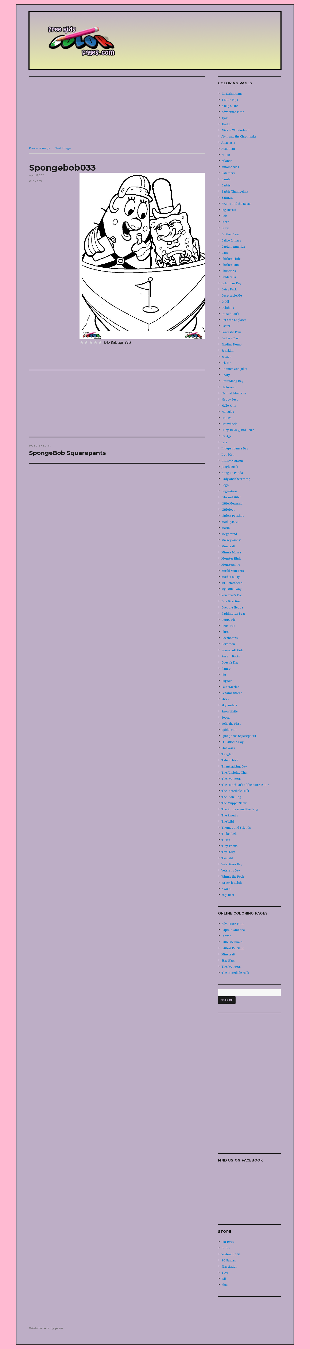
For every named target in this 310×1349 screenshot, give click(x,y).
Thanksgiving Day (234, 766)
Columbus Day (231, 283)
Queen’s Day (230, 662)
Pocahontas (229, 638)
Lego (225, 485)
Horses (226, 418)
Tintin (225, 840)
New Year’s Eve (231, 595)
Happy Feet (229, 399)
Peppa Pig (228, 620)
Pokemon (228, 644)
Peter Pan (228, 626)
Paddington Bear (233, 613)
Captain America (233, 246)
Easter (225, 326)
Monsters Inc (230, 565)
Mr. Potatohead (232, 583)
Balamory (228, 173)
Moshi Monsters (232, 571)
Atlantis (226, 161)
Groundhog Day (232, 381)
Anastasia (228, 142)
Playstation (229, 1266)
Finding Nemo (231, 344)
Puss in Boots (230, 656)
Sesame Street (231, 693)
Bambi (225, 179)
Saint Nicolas (230, 687)
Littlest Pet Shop (232, 516)
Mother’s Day (230, 577)
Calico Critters (231, 240)
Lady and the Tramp (235, 479)
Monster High (231, 558)
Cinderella (228, 277)
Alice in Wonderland (235, 130)
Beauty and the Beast (236, 204)
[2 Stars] (86, 342)
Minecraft (228, 546)
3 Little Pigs (229, 100)
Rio (223, 675)
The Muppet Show (234, 803)
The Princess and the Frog (239, 809)
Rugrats (226, 681)
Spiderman (229, 730)
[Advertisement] (118, 110)
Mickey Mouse (231, 540)
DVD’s (225, 1248)
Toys (224, 1273)
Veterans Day (230, 870)
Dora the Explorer (233, 320)
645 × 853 (35, 181)
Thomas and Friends (236, 828)
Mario (225, 528)
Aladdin (226, 124)
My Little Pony (231, 589)
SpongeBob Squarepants (238, 736)
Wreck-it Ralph (231, 883)
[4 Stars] (95, 342)
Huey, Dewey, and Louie (237, 430)
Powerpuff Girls (232, 650)
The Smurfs (229, 815)
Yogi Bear (228, 895)
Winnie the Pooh (232, 876)
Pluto (225, 632)
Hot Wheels (229, 424)
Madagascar (230, 522)
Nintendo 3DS (230, 1254)
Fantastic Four (231, 332)
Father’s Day (230, 338)
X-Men (225, 889)
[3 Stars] (91, 342)
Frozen (226, 357)
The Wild (227, 821)
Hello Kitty (228, 405)
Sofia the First (231, 724)
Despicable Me (231, 295)
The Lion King (231, 797)
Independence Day (234, 448)
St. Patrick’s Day (232, 742)
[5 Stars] (100, 342)
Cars (224, 253)
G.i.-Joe (226, 363)
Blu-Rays (227, 1242)
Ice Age (226, 436)
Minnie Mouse (231, 552)
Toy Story (228, 852)
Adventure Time (232, 112)
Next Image (63, 148)
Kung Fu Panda (232, 473)
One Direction (231, 601)
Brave (225, 228)
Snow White (229, 711)
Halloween (228, 387)
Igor (224, 442)
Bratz (225, 222)
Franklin (227, 350)
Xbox (224, 1285)
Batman (227, 198)
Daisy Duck (229, 289)
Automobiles (230, 167)
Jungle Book (229, 467)
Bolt (224, 216)
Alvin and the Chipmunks (238, 136)
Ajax (224, 118)
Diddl (225, 302)
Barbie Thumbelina (234, 191)
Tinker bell (229, 834)
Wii (223, 1279)
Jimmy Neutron (232, 461)
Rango (225, 668)
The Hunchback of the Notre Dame (245, 785)
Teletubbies (229, 760)
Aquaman (228, 149)
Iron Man (227, 454)
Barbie (225, 185)
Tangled (227, 754)
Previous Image (39, 148)
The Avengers (231, 779)
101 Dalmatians (231, 94)
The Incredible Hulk (235, 791)
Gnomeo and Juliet (234, 369)
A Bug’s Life (229, 106)
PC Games (228, 1260)
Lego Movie (229, 491)
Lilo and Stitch (231, 497)
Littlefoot (228, 509)
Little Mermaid (232, 503)
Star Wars (228, 748)
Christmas (228, 271)
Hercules (227, 412)
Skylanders (229, 705)
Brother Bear (230, 234)
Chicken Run (230, 265)
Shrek (225, 699)
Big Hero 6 (228, 210)
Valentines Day (231, 864)
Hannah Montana (233, 393)
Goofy (225, 375)
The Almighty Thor (234, 772)
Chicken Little (231, 259)
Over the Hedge (232, 607)
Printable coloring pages (46, 1328)
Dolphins (227, 308)
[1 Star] (82, 342)
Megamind (229, 534)
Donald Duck (230, 314)
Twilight (227, 858)
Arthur (225, 155)
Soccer (226, 717)
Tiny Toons (229, 846)
